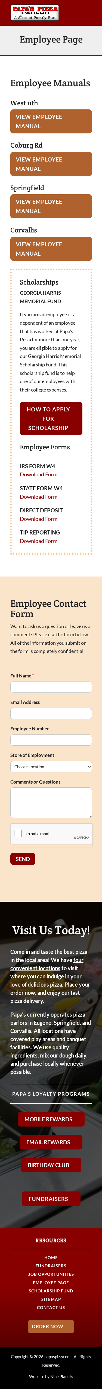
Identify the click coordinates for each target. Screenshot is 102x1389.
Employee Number (29, 728)
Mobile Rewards (48, 1119)
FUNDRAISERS (51, 1265)
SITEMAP (51, 1299)
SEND (23, 859)
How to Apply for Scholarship (48, 418)
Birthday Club (48, 1165)
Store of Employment (32, 755)
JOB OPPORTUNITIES (51, 1274)
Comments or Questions (35, 782)
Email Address (25, 702)
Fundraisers (48, 1199)
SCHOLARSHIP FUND (51, 1290)
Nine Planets (61, 1376)
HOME (51, 1257)
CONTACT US (51, 1307)
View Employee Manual (39, 121)
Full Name (22, 676)
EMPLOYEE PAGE (51, 1282)
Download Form (38, 474)
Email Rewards (48, 1142)
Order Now (47, 1326)
